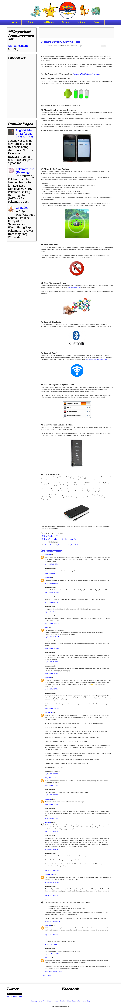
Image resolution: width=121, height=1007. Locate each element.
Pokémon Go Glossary (52, 1001)
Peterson (47, 958)
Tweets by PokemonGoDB (14, 996)
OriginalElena (49, 712)
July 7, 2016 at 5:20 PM (51, 612)
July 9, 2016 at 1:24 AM (51, 774)
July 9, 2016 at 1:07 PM (51, 818)
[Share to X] (53, 542)
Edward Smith (49, 874)
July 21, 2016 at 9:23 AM (52, 895)
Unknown (48, 554)
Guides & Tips (76, 1001)
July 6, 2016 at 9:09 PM (51, 573)
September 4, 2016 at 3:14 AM (53, 954)
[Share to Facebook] (55, 542)
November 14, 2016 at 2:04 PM (53, 971)
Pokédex (30, 22)
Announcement (18, 45)
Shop (88, 1001)
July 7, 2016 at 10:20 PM (52, 623)
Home (14, 22)
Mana (47, 627)
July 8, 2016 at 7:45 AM (51, 673)
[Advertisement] (77, 32)
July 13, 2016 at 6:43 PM (52, 870)
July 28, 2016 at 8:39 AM (52, 934)
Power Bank (74, 545)
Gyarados (22, 207)
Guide (60, 545)
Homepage (34, 1001)
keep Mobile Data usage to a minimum (96, 359)
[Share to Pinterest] (57, 542)
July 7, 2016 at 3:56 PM (51, 602)
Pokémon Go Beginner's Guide (86, 74)
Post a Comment (47, 975)
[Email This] (49, 542)
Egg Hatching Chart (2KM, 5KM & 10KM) (25, 134)
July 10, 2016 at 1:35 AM (52, 831)
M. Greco (48, 900)
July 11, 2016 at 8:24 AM (52, 849)
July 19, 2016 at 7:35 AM (52, 882)
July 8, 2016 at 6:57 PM (51, 689)
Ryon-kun (48, 822)
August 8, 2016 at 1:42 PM (52, 944)
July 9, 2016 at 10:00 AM (52, 804)
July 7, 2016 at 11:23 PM (52, 637)
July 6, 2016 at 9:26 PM (51, 583)
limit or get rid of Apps (74, 287)
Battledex (48, 22)
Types (65, 22)
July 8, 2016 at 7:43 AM (51, 662)
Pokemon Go (66, 545)
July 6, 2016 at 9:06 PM (51, 564)
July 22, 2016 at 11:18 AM (52, 921)
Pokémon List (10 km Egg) (25, 170)
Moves (96, 22)
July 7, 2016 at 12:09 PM (52, 592)
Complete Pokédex (65, 1001)
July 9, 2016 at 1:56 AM (51, 785)
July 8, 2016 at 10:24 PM (52, 708)
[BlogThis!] (51, 542)
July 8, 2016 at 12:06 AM (52, 648)
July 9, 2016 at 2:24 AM (51, 795)
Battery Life (53, 545)
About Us (41, 1001)
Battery (47, 545)
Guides (81, 22)
